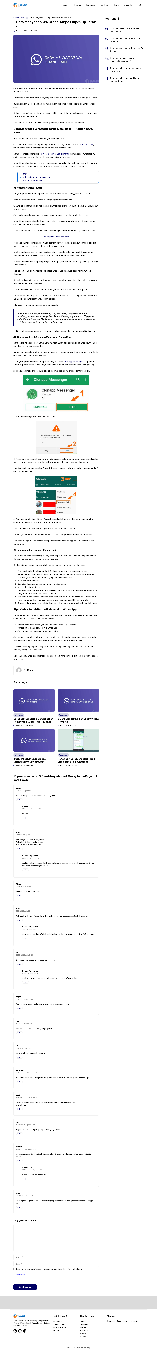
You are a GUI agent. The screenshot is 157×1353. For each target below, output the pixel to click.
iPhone (116, 5)
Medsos (104, 5)
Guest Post (129, 5)
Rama (18, 31)
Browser (26, 174)
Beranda (16, 18)
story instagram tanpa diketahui (54, 154)
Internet (77, 5)
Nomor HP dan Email (32, 180)
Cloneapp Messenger (73, 361)
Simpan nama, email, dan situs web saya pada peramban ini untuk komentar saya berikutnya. (49, 1269)
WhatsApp (24, 18)
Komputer (91, 5)
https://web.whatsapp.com (56, 236)
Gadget (66, 5)
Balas (19, 800)
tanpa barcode (86, 144)
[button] (140, 5)
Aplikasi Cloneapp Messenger (36, 177)
